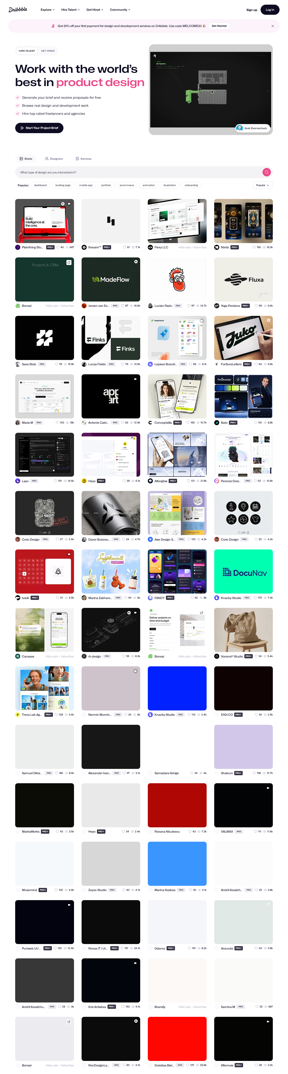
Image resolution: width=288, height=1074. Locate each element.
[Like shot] (67, 236)
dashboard (40, 185)
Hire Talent (69, 9)
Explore (46, 9)
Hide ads (184, 247)
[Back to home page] (17, 9)
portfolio (106, 185)
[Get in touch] (50, 236)
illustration (170, 185)
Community (118, 9)
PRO (50, 247)
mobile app (85, 185)
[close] (272, 26)
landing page (62, 185)
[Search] (266, 172)
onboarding (191, 185)
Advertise (200, 247)
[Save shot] (58, 236)
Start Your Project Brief (42, 128)
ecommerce (127, 185)
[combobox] (137, 172)
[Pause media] (156, 128)
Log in (270, 9)
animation (149, 185)
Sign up (251, 10)
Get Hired (93, 9)
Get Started (219, 25)
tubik (264, 128)
